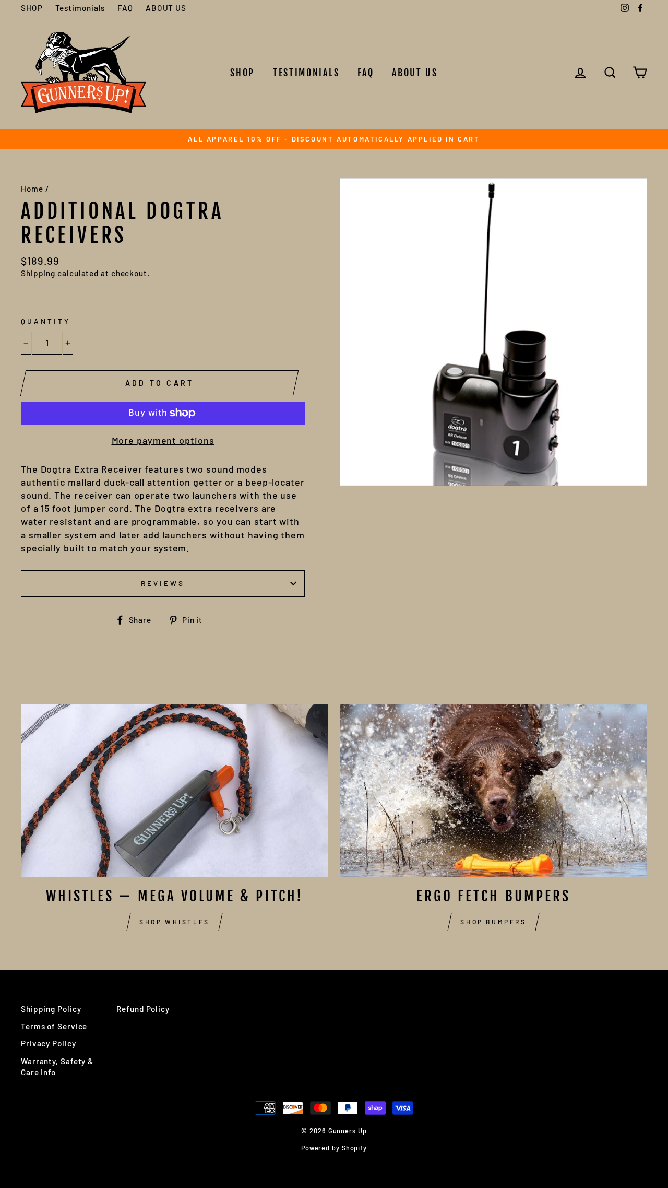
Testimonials (80, 8)
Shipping (38, 273)
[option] (334, 139)
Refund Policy (143, 1009)
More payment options (163, 440)
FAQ (125, 8)
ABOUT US (166, 8)
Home (32, 188)
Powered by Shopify (334, 1148)
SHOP (32, 8)
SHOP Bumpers (493, 921)
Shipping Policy (51, 1009)
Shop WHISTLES (174, 921)
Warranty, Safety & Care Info (57, 1066)
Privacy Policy (48, 1043)
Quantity (45, 320)
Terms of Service (54, 1026)
